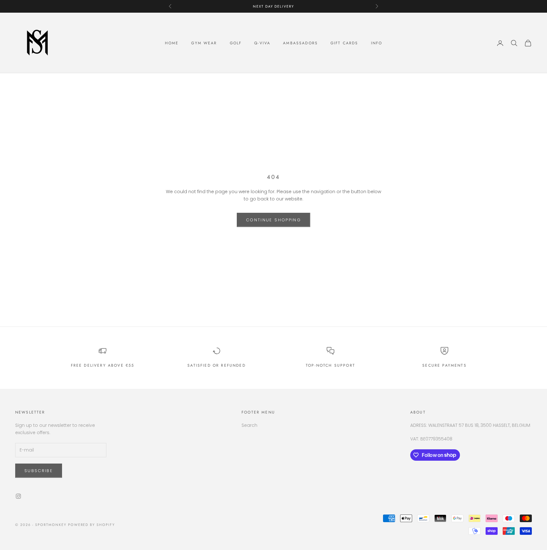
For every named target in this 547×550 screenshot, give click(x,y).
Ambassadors (300, 43)
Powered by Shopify (91, 524)
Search (249, 425)
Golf (236, 43)
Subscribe (38, 471)
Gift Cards (344, 43)
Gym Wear (204, 43)
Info (376, 43)
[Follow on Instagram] (18, 496)
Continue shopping (273, 220)
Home (172, 43)
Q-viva (262, 43)
